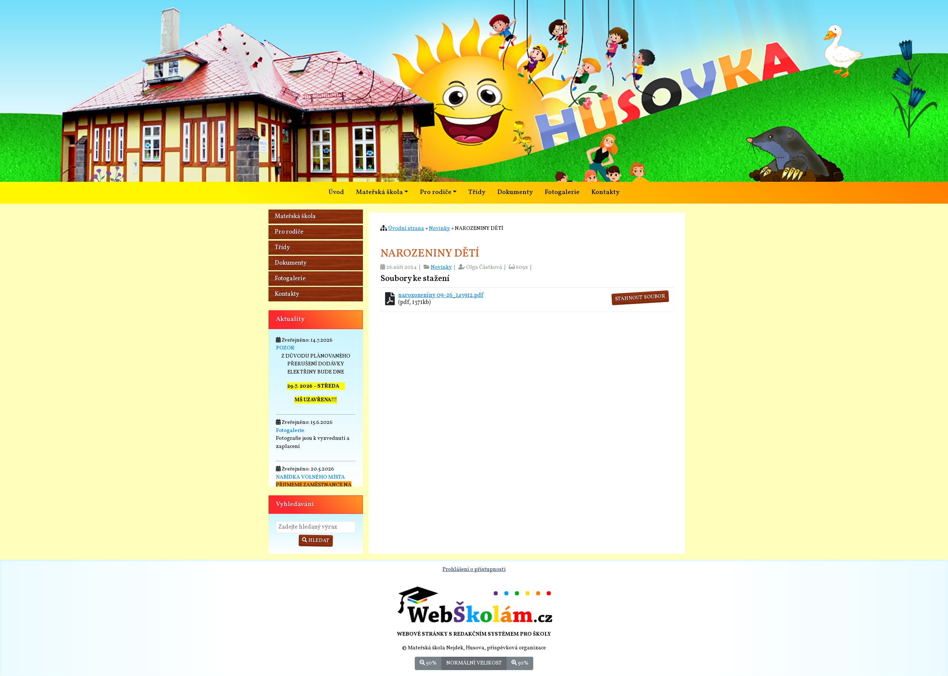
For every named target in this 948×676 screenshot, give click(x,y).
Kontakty (605, 192)
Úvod (336, 192)
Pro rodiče (289, 232)
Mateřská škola (295, 216)
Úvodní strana (406, 228)
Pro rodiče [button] (435, 192)
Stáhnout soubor (640, 297)
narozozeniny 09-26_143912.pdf (440, 295)
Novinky (439, 228)
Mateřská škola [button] (379, 192)
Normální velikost (474, 663)
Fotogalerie (562, 192)
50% (431, 663)
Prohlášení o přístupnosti (474, 569)
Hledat (318, 541)
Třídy (476, 192)
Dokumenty (515, 192)
